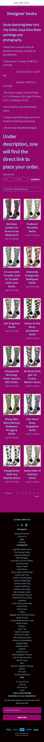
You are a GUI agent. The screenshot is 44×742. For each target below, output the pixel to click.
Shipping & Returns (22, 533)
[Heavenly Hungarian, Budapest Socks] (32, 257)
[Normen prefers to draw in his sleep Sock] (11, 209)
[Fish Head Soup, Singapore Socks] (32, 404)
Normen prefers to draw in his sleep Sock (12, 229)
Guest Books (22, 569)
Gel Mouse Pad (22, 563)
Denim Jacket (22, 566)
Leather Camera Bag (22, 583)
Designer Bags (22, 643)
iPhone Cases (22, 660)
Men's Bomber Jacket (22, 592)
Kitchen (22, 669)
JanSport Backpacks (22, 555)
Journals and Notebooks (22, 640)
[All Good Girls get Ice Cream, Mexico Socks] (32, 356)
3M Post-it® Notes (22, 634)
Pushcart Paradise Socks (32, 227)
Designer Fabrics (22, 646)
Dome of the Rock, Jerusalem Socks (32, 329)
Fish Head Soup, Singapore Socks (32, 424)
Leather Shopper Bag (22, 580)
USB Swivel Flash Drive (22, 637)
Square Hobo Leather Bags (22, 572)
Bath (22, 663)
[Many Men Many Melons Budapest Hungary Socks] (11, 404)
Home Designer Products (22, 654)
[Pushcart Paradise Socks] (32, 209)
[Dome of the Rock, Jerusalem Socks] (32, 309)
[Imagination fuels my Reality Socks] (11, 456)
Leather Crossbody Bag (22, 578)
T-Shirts (22, 612)
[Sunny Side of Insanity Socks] (32, 456)
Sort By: (8, 189)
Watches (22, 626)
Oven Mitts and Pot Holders (22, 560)
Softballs (22, 649)
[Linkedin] (26, 525)
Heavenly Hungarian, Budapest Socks (32, 277)
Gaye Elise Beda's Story (22, 549)
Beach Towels (22, 623)
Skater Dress (22, 609)
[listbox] (23, 189)
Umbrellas (22, 600)
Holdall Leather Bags (22, 589)
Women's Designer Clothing (22, 666)
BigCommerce (25, 733)
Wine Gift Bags (22, 558)
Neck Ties (22, 629)
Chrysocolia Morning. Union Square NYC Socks (11, 377)
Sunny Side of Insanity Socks (32, 474)
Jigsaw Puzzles (22, 617)
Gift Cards (22, 671)
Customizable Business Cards (22, 620)
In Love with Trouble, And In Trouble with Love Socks (12, 279)
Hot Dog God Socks (12, 325)
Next (37, 496)
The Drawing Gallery (22, 552)
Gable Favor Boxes (22, 632)
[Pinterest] (22, 525)
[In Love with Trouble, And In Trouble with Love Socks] (11, 257)
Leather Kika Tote (22, 575)
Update (35, 179)
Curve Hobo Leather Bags (22, 603)
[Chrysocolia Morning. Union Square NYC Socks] (11, 356)
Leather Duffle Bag (22, 586)
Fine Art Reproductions (22, 657)
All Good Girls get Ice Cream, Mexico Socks (32, 377)
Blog (22, 539)
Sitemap (22, 542)
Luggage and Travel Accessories (22, 615)
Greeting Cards (22, 652)
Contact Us (22, 536)
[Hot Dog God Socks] (11, 309)
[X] (18, 525)
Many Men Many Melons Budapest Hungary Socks (11, 426)
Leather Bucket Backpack (22, 595)
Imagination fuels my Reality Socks (12, 474)
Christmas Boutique (22, 674)
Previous (8, 493)
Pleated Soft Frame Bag (22, 597)
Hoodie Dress (22, 606)
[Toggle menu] (3, 3)
